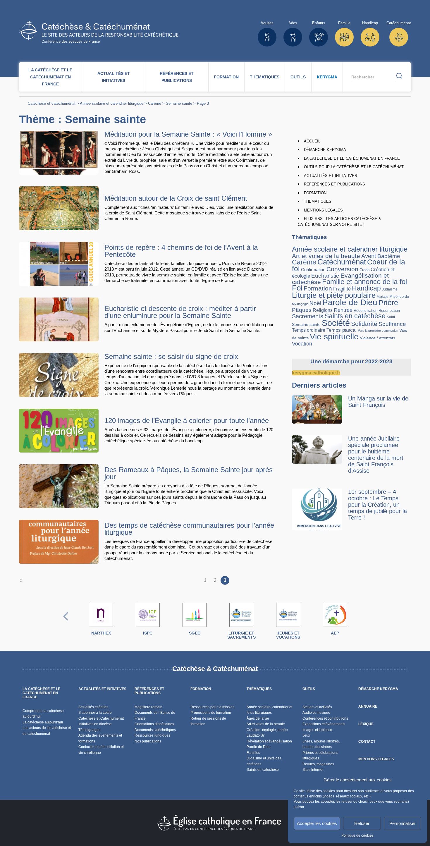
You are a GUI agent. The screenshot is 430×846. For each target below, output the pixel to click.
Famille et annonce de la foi (364, 282)
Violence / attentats (377, 338)
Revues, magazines (318, 764)
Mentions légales (323, 210)
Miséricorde (399, 296)
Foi (297, 288)
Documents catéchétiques (155, 730)
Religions (323, 310)
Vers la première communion (378, 330)
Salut (391, 317)
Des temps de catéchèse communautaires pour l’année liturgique (189, 528)
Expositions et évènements (323, 724)
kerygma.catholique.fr (316, 372)
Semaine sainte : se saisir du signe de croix (171, 356)
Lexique (366, 724)
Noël (315, 303)
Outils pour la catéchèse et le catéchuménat (354, 167)
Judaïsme (390, 289)
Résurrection (389, 310)
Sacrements (307, 316)
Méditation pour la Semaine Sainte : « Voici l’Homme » (188, 134)
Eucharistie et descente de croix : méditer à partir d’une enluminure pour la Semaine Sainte (180, 312)
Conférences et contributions (325, 718)
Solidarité (364, 323)
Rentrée (343, 310)
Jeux (306, 735)
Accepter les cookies (317, 823)
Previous (66, 622)
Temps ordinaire (308, 330)
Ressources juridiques (152, 735)
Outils (298, 77)
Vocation (302, 344)
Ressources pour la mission (212, 707)
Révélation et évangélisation (269, 741)
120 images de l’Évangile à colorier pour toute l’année (186, 420)
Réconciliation (365, 310)
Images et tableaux (317, 730)
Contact (366, 742)
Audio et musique (316, 713)
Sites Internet (312, 770)
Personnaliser (402, 823)
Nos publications (148, 741)
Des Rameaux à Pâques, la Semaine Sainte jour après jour (188, 473)
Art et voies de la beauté (326, 255)
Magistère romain (148, 707)
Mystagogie (300, 304)
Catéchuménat (341, 261)
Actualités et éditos (93, 707)
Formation (226, 77)
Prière (388, 303)
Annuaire (367, 706)
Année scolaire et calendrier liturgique (111, 103)
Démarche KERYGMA (325, 149)
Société (336, 323)
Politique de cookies (357, 835)
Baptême (388, 256)
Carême (154, 103)
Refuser (361, 823)
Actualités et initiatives (113, 77)
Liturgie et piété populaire (334, 295)
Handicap (366, 288)
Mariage (382, 296)
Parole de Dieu (349, 302)
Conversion (342, 269)
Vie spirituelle (334, 336)
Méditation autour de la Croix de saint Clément (175, 198)
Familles (253, 753)
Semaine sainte (179, 103)
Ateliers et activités (317, 707)
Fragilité (342, 289)
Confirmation (313, 269)
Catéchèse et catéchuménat (51, 103)
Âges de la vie (258, 718)
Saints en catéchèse (355, 316)
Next (364, 622)
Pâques (302, 310)
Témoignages (89, 730)
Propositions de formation (210, 713)
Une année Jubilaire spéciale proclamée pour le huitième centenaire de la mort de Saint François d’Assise (375, 454)
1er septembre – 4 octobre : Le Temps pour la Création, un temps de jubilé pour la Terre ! (377, 505)
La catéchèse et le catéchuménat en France (50, 77)
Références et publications (177, 77)
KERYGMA (327, 77)
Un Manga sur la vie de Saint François (378, 401)
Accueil (312, 141)
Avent (368, 256)
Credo (364, 270)
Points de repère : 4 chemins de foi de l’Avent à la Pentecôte (181, 250)
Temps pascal (341, 330)
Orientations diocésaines (154, 724)
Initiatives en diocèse (95, 724)
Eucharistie (325, 276)
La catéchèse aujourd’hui (43, 722)
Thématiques (264, 77)
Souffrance (392, 324)
